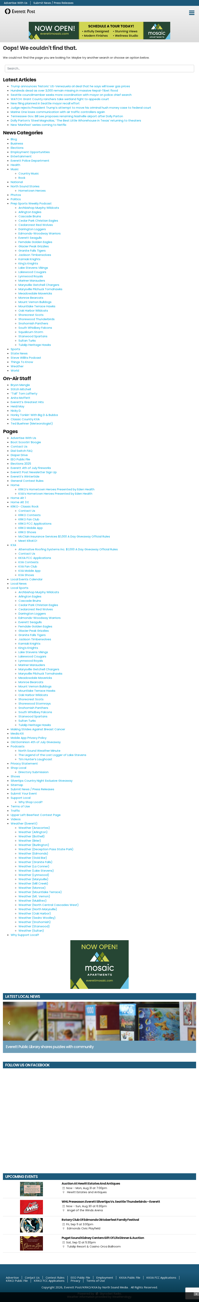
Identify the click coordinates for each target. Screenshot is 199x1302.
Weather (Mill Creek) (33, 883)
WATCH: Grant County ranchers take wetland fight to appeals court (60, 99)
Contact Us (19, 446)
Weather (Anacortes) (34, 828)
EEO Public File (20, 459)
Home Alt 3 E (20, 502)
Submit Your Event (24, 793)
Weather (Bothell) (31, 836)
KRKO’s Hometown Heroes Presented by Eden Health (56, 489)
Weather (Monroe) (32, 888)
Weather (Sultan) (31, 930)
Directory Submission (33, 772)
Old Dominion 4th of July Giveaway (36, 742)
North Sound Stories (25, 186)
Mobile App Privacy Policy (28, 738)
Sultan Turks (27, 340)
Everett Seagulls (30, 238)
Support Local (21, 798)
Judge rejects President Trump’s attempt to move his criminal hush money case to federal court (81, 108)
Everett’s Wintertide (25, 476)
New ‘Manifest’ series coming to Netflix (38, 125)
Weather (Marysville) (33, 879)
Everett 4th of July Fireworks (31, 468)
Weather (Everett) (24, 823)
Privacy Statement (24, 763)
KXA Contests (28, 562)
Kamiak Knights (29, 259)
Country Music (28, 173)
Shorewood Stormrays (34, 703)
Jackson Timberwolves (34, 255)
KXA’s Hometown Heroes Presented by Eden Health (55, 494)
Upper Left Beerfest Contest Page (36, 815)
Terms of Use (20, 806)
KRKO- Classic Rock (24, 506)
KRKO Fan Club (28, 519)
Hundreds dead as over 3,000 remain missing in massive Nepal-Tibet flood (64, 90)
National (17, 182)
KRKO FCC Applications (34, 524)
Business (17, 143)
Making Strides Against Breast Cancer (38, 729)
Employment (104, 1277)
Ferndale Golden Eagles (35, 242)
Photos (16, 195)
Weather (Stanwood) (34, 926)
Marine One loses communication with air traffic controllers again (58, 112)
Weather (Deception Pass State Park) (45, 849)
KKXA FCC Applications (34, 558)
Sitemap (17, 785)
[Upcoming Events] (31, 1189)
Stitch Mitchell (21, 389)
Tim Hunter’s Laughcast (35, 759)
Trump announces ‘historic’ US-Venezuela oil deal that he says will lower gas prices (70, 86)
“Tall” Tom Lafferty (24, 393)
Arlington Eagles (29, 212)
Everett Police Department (30, 161)
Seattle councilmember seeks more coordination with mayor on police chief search (71, 95)
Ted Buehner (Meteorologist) (32, 423)
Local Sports (19, 588)
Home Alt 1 (18, 498)
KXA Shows (26, 575)
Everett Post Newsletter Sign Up (34, 472)
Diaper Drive (19, 455)
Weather (17, 366)
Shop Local (18, 768)
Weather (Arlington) (33, 832)
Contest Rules (55, 1277)
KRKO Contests (29, 515)
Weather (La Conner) (33, 866)
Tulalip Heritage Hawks (34, 345)
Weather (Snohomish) (34, 922)
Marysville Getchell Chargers (38, 285)
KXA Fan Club (27, 566)
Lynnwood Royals (30, 276)
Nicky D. (16, 411)
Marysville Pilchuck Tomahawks (40, 289)
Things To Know (22, 362)
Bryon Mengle (20, 385)
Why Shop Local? (30, 802)
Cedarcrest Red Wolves (35, 225)
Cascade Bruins (29, 216)
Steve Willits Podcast (26, 358)
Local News (19, 583)
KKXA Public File (129, 1277)
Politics (16, 199)
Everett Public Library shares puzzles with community (50, 1046)
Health (15, 165)
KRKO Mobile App (30, 528)
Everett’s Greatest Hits (27, 402)
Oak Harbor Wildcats (33, 310)
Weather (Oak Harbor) (34, 913)
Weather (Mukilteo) (32, 901)
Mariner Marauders (31, 280)
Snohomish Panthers (33, 323)
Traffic (15, 811)
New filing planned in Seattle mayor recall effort (45, 103)
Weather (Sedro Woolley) (37, 918)
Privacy (75, 1281)
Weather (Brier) (29, 841)
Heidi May (17, 406)
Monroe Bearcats (30, 298)
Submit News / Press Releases (53, 3)
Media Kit (17, 733)
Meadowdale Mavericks (35, 293)
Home (15, 485)
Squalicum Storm (30, 332)
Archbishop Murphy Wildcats (38, 208)
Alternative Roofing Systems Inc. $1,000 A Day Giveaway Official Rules (68, 549)
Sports (15, 349)
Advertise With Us (15, 3)
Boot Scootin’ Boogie (26, 442)
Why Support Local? (25, 935)
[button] (191, 13)
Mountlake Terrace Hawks (36, 306)
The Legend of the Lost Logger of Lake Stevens (52, 755)
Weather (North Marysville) (37, 909)
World (15, 370)
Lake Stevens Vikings (33, 268)
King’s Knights (28, 648)
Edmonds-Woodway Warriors (39, 233)
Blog (14, 139)
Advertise (12, 1277)
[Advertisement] (99, 30)
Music (15, 169)
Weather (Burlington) (33, 845)
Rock (21, 178)
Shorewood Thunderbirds (36, 319)
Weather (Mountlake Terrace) (40, 892)
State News (19, 353)
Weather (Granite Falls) (35, 862)
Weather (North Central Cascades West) (48, 905)
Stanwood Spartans (32, 336)
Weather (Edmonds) (33, 853)
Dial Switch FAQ (21, 451)
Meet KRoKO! (27, 541)
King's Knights (28, 263)
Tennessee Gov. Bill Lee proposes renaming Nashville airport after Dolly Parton (67, 116)
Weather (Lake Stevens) (36, 871)
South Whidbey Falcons (35, 328)
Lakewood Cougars (32, 272)
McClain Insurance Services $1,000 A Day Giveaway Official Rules (64, 536)
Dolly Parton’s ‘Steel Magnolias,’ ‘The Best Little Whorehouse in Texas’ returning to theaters (76, 120)
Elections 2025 (21, 464)
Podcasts (17, 746)
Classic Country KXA (25, 419)
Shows (15, 776)
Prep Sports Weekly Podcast (31, 203)
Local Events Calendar (27, 579)
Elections (17, 148)
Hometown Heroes (32, 191)
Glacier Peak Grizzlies (33, 246)
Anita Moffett (20, 398)
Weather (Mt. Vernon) (34, 896)
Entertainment (21, 156)
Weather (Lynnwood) (33, 875)
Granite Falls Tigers (32, 250)
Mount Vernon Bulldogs (34, 302)
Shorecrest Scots (31, 315)
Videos (16, 819)
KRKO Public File (17, 1281)
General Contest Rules (27, 481)
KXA (13, 545)
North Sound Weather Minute (39, 751)
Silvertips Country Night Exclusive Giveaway (41, 781)
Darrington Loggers (32, 229)
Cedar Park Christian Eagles (38, 220)
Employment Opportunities (30, 152)
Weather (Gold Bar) (32, 858)
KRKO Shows (27, 532)
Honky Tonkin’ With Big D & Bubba (34, 415)
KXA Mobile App (29, 571)
